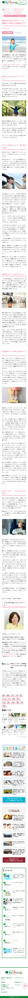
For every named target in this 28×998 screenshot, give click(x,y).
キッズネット (8, 9)
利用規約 (3, 982)
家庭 (18, 702)
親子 (21, 695)
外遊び (4, 706)
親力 (9, 702)
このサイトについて (19, 978)
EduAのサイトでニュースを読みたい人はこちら (14, 859)
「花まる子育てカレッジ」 (12, 648)
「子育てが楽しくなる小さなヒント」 (12, 65)
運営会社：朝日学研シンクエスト (7, 978)
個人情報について (19, 982)
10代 (17, 695)
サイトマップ (18, 985)
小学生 (4, 702)
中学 (22, 702)
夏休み (8, 695)
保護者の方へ (20, 9)
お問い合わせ (4, 992)
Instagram (14, 652)
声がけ (18, 699)
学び (13, 695)
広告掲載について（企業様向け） (7, 987)
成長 (14, 699)
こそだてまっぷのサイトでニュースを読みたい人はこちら (14, 799)
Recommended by (19, 736)
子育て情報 (6, 13)
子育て (13, 702)
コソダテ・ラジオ (7, 699)
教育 (4, 695)
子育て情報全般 (17, 13)
